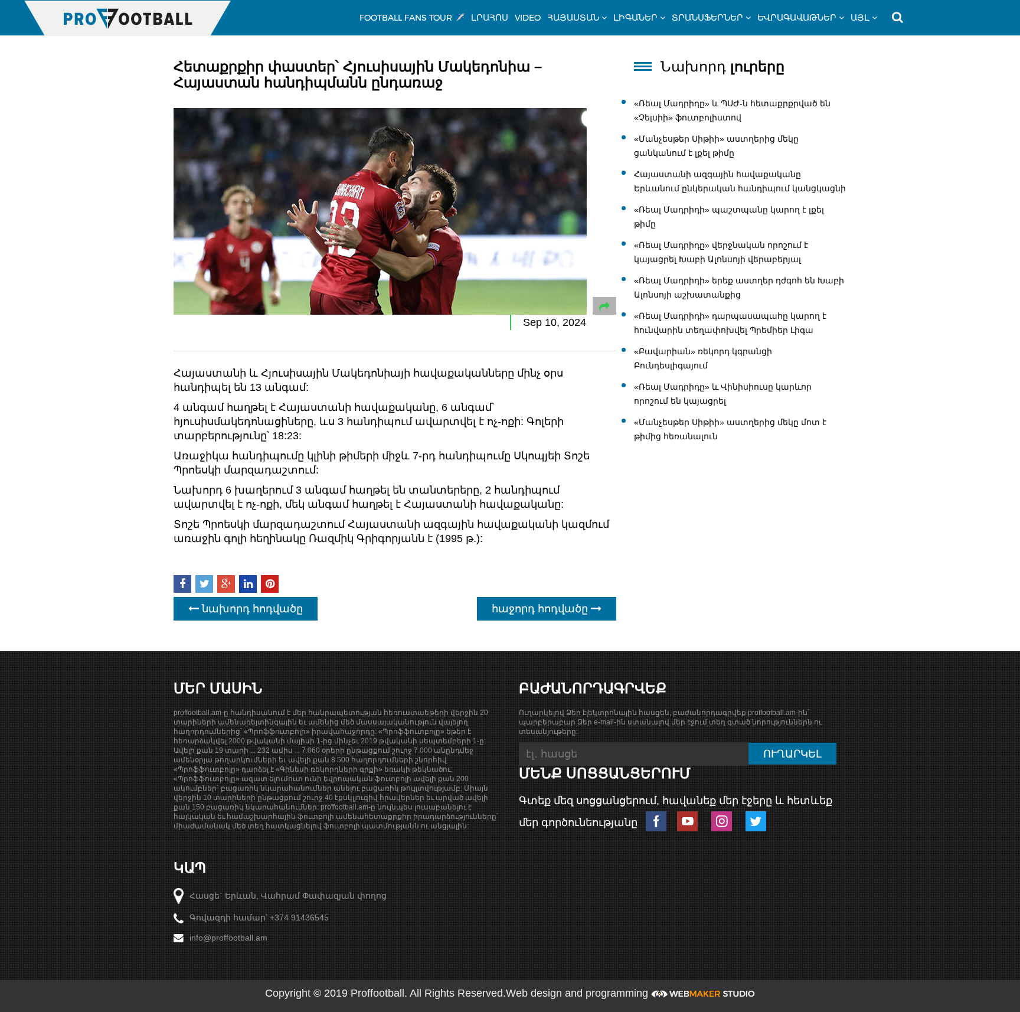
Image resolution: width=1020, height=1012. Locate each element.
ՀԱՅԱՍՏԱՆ (573, 17)
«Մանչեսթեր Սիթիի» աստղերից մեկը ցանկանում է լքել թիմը (716, 146)
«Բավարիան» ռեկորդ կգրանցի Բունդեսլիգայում (703, 358)
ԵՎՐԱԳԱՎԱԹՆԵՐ (796, 17)
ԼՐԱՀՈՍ (489, 17)
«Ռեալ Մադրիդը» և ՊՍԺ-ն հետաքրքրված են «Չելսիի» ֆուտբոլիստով (732, 110)
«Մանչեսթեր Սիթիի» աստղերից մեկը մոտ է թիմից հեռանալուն (730, 429)
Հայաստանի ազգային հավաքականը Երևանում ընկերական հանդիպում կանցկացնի (740, 181)
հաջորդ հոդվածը (541, 609)
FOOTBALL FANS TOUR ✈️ (412, 17)
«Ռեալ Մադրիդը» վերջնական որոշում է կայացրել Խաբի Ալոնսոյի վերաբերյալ (721, 252)
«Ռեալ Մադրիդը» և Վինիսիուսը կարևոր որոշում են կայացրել (723, 394)
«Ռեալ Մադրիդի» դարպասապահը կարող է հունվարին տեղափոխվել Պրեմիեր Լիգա (730, 323)
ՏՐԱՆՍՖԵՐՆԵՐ (707, 17)
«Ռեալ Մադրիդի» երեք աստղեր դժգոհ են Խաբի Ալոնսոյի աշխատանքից (739, 287)
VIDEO (528, 17)
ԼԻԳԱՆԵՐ (635, 17)
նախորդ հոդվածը (251, 609)
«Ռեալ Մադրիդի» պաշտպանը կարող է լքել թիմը (729, 216)
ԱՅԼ (860, 17)
